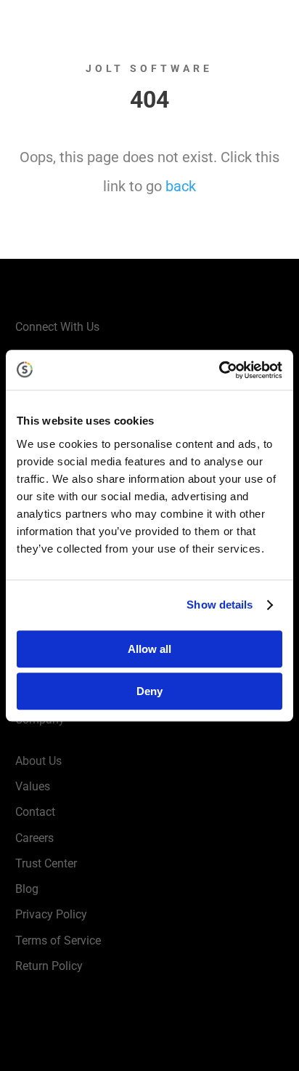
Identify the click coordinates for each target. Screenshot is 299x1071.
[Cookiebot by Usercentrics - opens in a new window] (218, 370)
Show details (220, 604)
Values (32, 786)
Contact (35, 812)
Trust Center (46, 863)
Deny (149, 691)
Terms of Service (58, 940)
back (180, 186)
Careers (34, 838)
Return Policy (49, 966)
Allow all (149, 649)
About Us (38, 761)
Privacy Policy (51, 914)
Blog (26, 889)
